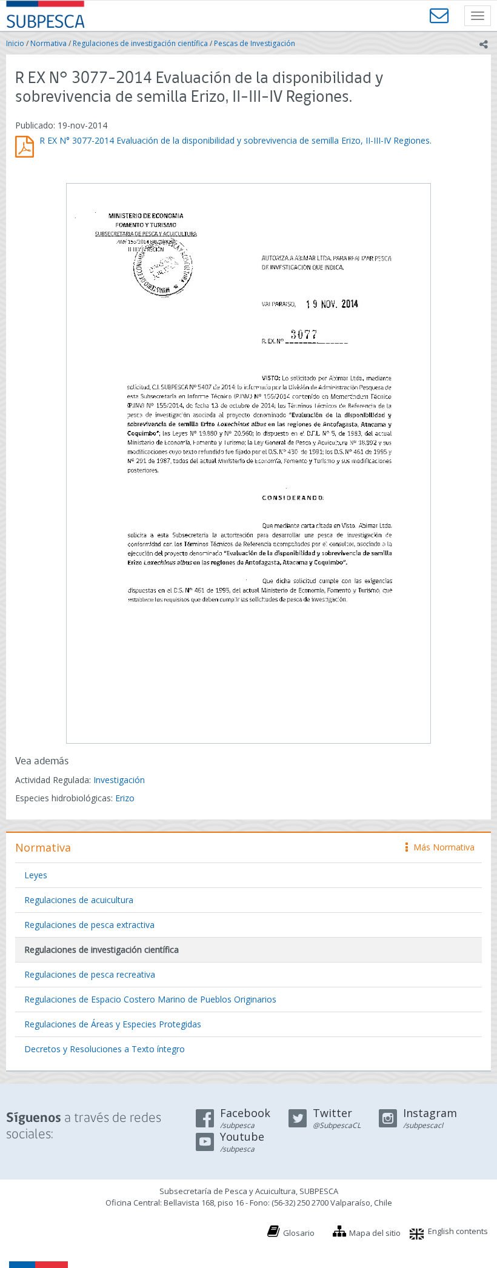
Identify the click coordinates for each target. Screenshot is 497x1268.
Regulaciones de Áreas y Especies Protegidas (112, 1024)
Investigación (119, 780)
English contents (458, 1231)
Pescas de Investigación (254, 43)
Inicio (15, 43)
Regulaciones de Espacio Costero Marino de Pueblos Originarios (150, 999)
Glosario (299, 1232)
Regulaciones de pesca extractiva (89, 924)
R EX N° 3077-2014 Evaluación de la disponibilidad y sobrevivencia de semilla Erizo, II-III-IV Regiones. (235, 140)
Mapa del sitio (375, 1232)
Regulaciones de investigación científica (140, 43)
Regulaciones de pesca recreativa (89, 974)
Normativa (48, 43)
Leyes (35, 875)
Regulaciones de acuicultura (78, 900)
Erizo (125, 798)
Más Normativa (441, 847)
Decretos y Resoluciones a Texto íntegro (104, 1049)
